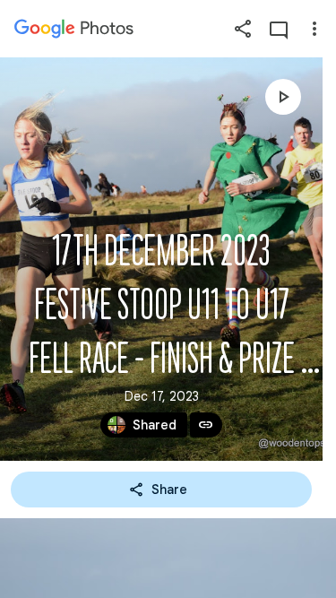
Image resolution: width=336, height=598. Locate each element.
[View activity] (279, 29)
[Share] (243, 29)
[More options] (314, 29)
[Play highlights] (283, 96)
